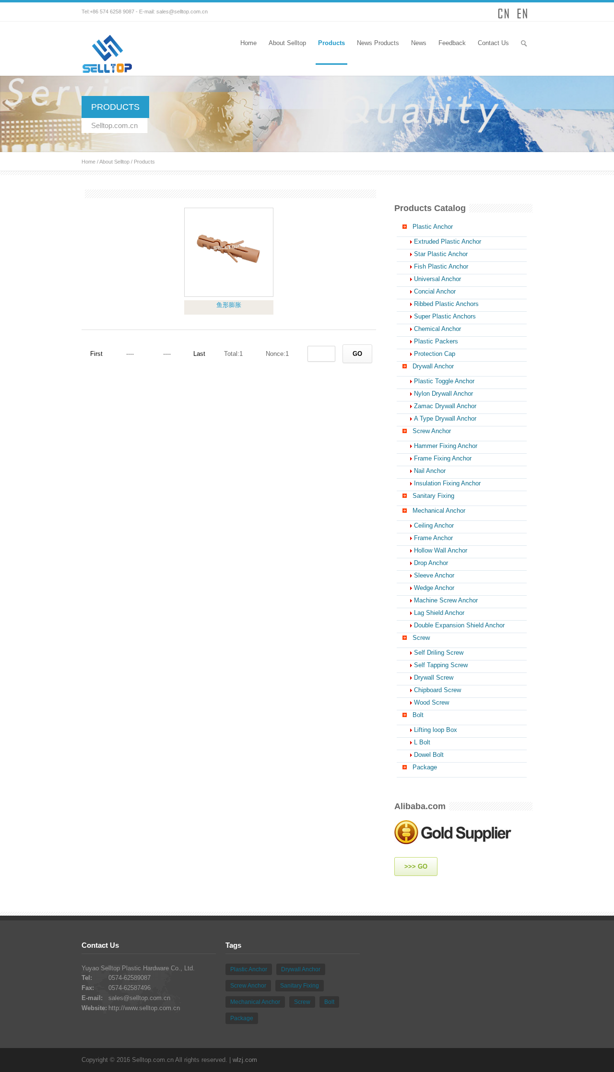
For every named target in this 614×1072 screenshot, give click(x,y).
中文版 (503, 12)
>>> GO (415, 866)
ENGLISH (522, 12)
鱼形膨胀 (228, 304)
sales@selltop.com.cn (182, 11)
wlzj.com (245, 1059)
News (418, 43)
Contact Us (493, 43)
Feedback (452, 43)
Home (248, 43)
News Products (378, 43)
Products (331, 43)
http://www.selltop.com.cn (144, 1008)
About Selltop (287, 43)
